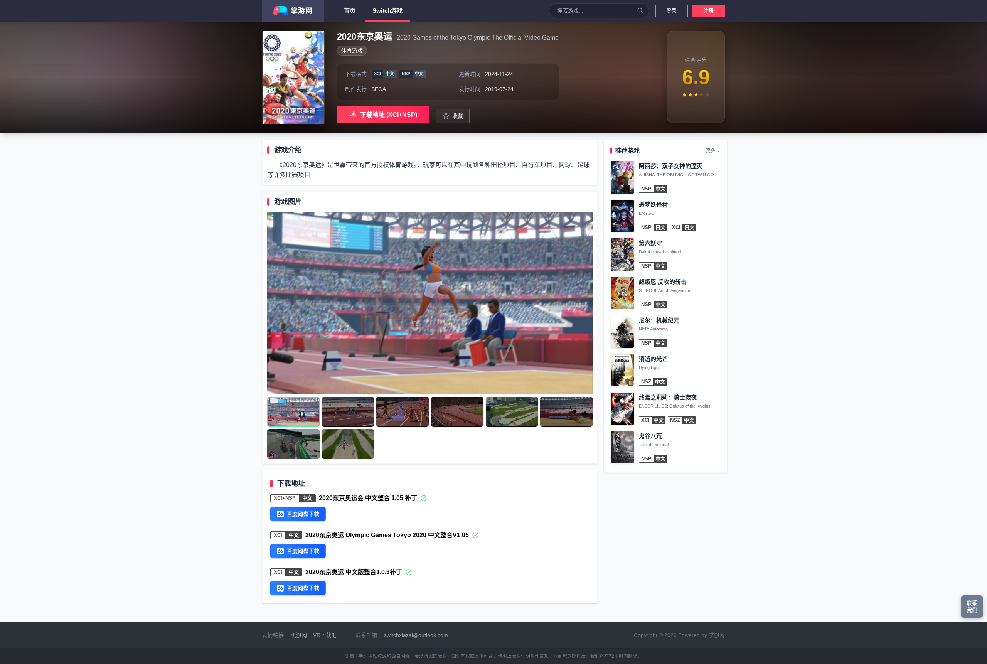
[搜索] (640, 10)
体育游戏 (352, 50)
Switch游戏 (387, 10)
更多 (710, 150)
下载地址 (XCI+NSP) (388, 114)
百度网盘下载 (303, 514)
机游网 (299, 635)
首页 (349, 10)
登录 (672, 10)
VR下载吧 (325, 635)
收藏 (457, 116)
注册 (709, 10)
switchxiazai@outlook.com (416, 635)
